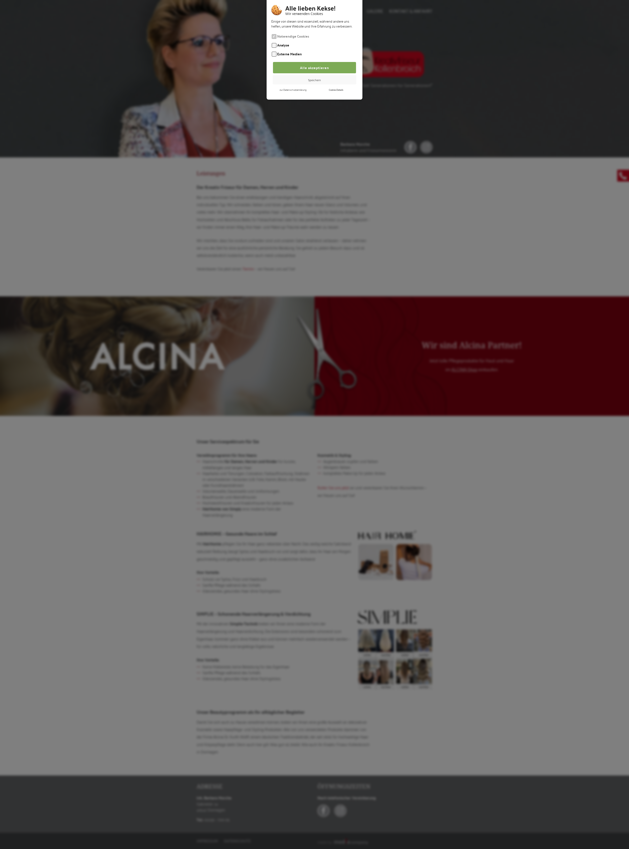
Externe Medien (289, 54)
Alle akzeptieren (314, 67)
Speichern (314, 79)
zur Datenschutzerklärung (293, 89)
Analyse (283, 45)
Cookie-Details (336, 89)
